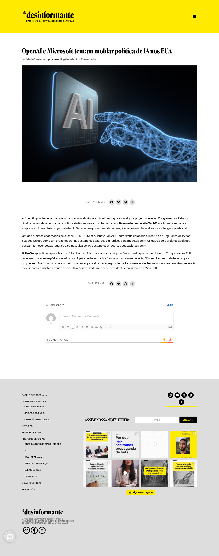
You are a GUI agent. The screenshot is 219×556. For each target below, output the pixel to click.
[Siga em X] (184, 395)
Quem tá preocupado (37, 419)
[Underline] (72, 327)
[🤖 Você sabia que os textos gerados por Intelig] (183, 473)
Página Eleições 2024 (34, 395)
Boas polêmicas (31, 483)
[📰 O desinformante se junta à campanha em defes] (125, 444)
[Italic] (67, 327)
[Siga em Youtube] (177, 395)
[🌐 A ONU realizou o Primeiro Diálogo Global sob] (154, 473)
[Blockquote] (91, 327)
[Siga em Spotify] (191, 395)
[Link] (101, 327)
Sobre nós (28, 489)
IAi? (26, 450)
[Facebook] (111, 202)
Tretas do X (31, 476)
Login (169, 305)
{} (106, 327)
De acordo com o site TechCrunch (141, 223)
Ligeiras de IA (69, 59)
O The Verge (30, 253)
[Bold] (63, 327)
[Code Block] (96, 327)
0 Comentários (87, 59)
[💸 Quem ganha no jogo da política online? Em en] (154, 444)
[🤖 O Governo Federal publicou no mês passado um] (183, 444)
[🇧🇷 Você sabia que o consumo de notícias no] (97, 473)
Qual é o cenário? (35, 406)
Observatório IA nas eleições (42, 444)
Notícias (27, 426)
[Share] (132, 202)
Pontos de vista (31, 432)
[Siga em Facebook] (181, 402)
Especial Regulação (36, 463)
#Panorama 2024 (34, 457)
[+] (110, 327)
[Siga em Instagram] (170, 395)
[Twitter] (118, 202)
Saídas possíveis (34, 413)
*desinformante (35, 59)
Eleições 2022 (32, 470)
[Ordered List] (82, 327)
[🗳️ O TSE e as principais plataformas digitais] (97, 444)
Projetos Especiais (33, 439)
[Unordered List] (87, 327)
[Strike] (77, 327)
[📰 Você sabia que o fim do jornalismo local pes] (125, 473)
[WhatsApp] (125, 202)
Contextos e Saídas (34, 401)
